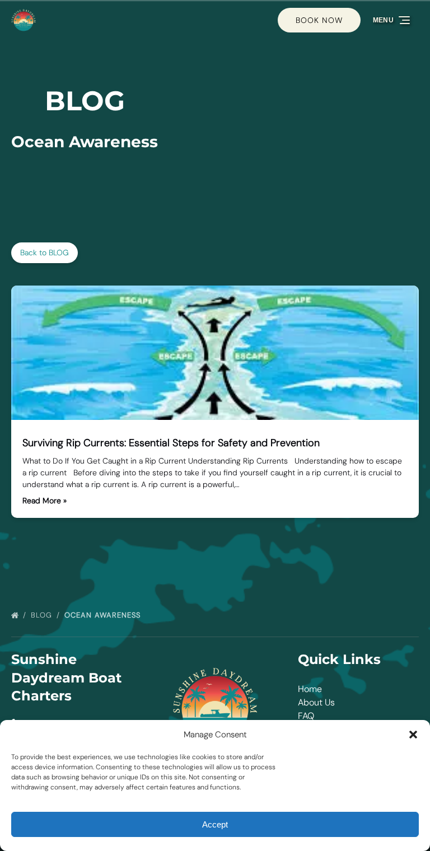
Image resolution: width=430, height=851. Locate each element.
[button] (413, 734)
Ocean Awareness (103, 615)
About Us (316, 702)
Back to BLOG (44, 252)
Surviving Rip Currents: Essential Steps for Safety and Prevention (171, 443)
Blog (43, 615)
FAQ (306, 716)
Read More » (44, 500)
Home (310, 689)
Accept (215, 824)
